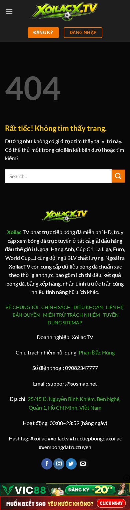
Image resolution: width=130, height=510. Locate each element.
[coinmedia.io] (65, 11)
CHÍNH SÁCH (57, 307)
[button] (9, 11)
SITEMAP (72, 322)
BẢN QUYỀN (26, 315)
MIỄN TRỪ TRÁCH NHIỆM (71, 315)
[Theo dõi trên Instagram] (58, 464)
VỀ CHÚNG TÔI (22, 307)
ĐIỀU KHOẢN (89, 307)
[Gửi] (118, 176)
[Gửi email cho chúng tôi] (83, 464)
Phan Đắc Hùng (97, 352)
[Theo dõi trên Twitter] (71, 464)
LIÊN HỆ (115, 307)
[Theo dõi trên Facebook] (46, 464)
